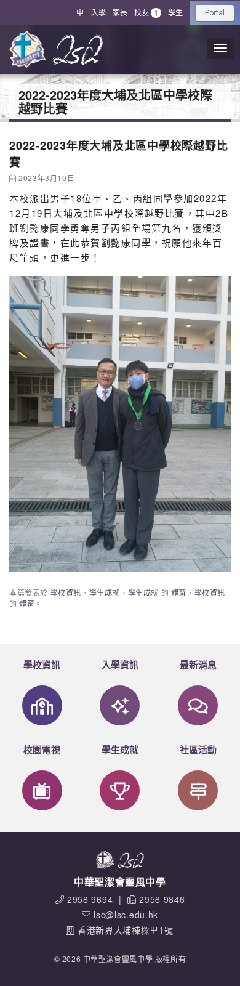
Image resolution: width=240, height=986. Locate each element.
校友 (146, 12)
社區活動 (198, 749)
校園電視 (41, 749)
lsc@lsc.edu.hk (126, 914)
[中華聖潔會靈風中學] (27, 49)
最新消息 (198, 664)
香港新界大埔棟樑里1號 (126, 930)
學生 (175, 12)
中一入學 (91, 12)
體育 (178, 592)
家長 (120, 12)
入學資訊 (120, 664)
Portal (215, 13)
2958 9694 (90, 899)
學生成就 (104, 592)
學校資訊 (65, 592)
